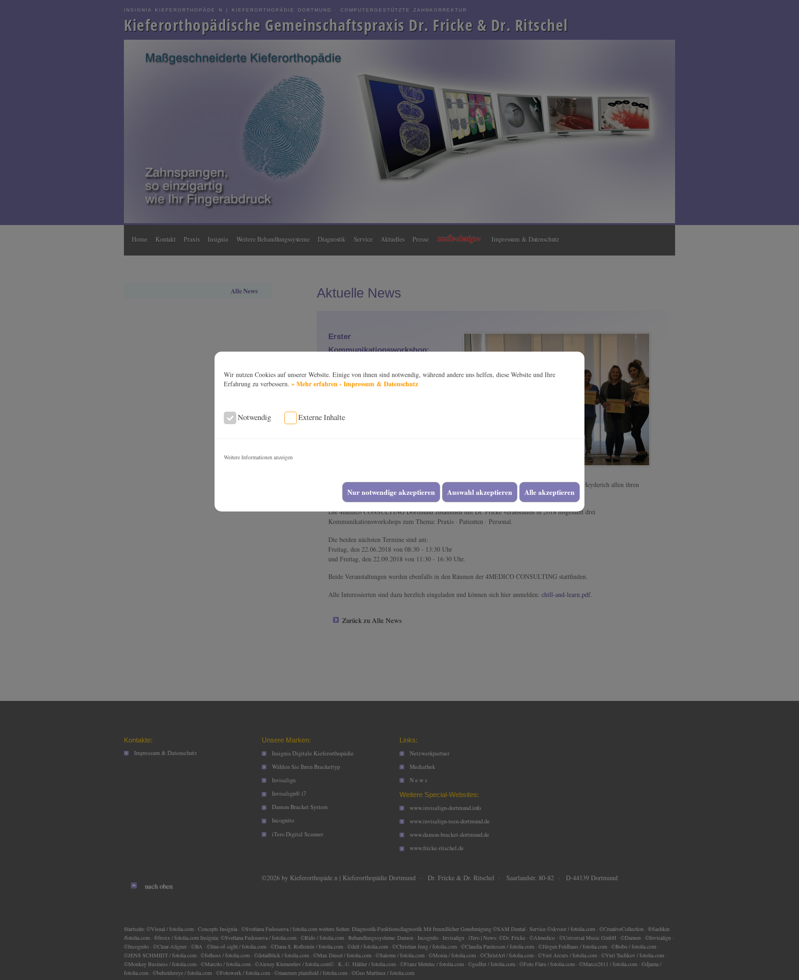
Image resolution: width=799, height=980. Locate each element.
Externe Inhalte (321, 417)
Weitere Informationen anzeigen (258, 457)
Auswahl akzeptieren (479, 492)
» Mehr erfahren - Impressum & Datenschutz (354, 384)
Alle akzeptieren (549, 492)
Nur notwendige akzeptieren (391, 492)
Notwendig (254, 417)
